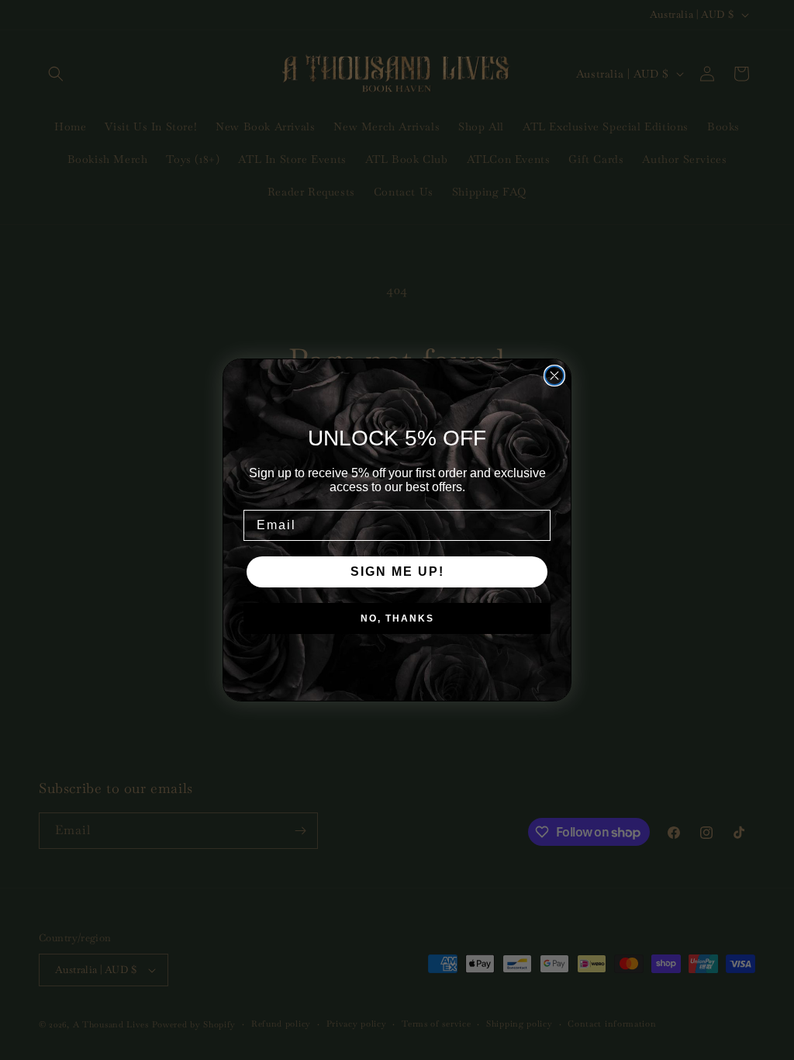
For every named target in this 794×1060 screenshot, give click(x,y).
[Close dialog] (554, 375)
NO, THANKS (397, 618)
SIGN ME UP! (397, 571)
